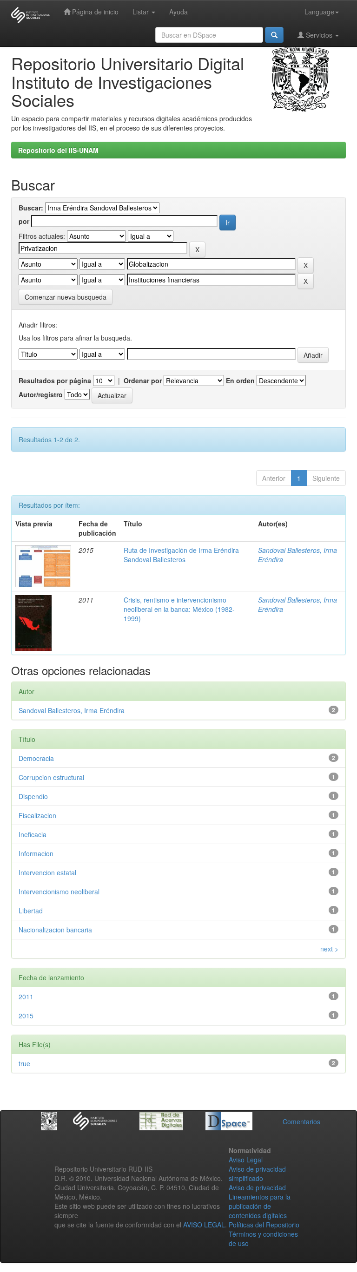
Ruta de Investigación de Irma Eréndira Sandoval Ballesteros (181, 554)
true (24, 1063)
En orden (240, 380)
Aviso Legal (246, 1159)
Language (319, 11)
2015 (26, 1015)
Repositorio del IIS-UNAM (58, 150)
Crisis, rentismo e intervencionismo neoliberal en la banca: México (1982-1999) (179, 609)
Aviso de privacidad (257, 1187)
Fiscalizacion (37, 815)
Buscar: (31, 207)
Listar (141, 11)
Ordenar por (143, 380)
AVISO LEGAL (204, 1224)
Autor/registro (41, 394)
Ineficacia (32, 834)
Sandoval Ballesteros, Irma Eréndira (72, 710)
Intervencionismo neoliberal (59, 891)
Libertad (31, 910)
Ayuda (178, 11)
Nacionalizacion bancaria (55, 929)
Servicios (319, 34)
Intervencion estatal (47, 872)
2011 (26, 996)
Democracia (36, 758)
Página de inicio (94, 11)
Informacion (36, 853)
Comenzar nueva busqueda (65, 297)
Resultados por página (55, 380)
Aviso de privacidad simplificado (257, 1173)
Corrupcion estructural (51, 777)
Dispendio (33, 796)
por (24, 221)
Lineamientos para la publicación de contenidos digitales (260, 1206)
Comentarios (301, 1121)
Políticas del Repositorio (264, 1224)
